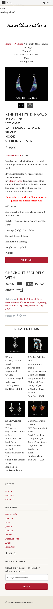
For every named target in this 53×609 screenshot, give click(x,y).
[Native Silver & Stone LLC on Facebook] (6, 553)
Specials (9, 518)
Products (18, 44)
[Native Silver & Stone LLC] (26, 25)
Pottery (8, 535)
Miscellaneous (12, 539)
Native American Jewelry (16, 305)
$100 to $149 (22, 299)
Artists (8, 543)
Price (7, 522)
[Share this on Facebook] (16, 315)
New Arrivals (11, 514)
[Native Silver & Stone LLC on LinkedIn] (14, 553)
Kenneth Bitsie (13, 155)
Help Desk (10, 547)
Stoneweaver (15, 181)
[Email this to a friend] (24, 315)
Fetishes (9, 531)
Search (8, 491)
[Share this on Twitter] (13, 315)
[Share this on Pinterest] (20, 315)
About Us (9, 495)
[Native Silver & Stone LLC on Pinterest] (10, 553)
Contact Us (10, 499)
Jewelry (8, 526)
